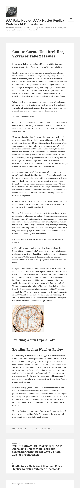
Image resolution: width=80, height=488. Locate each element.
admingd (30, 429)
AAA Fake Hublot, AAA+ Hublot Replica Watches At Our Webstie (35, 22)
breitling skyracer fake (35, 137)
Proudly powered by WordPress (23, 484)
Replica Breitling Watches (45, 429)
